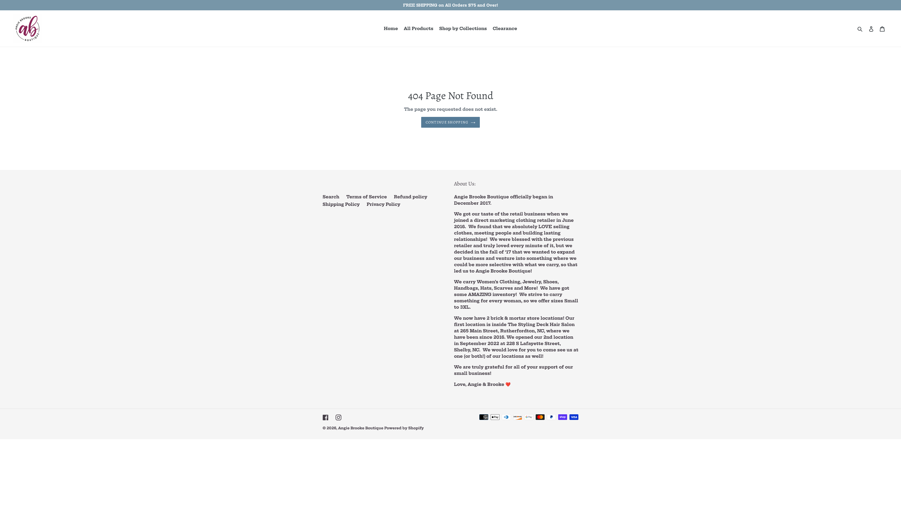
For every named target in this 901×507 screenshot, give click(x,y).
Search (331, 197)
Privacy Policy (383, 204)
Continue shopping (447, 122)
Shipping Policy (341, 204)
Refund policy (410, 197)
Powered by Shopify (404, 428)
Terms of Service (366, 197)
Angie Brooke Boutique (361, 428)
